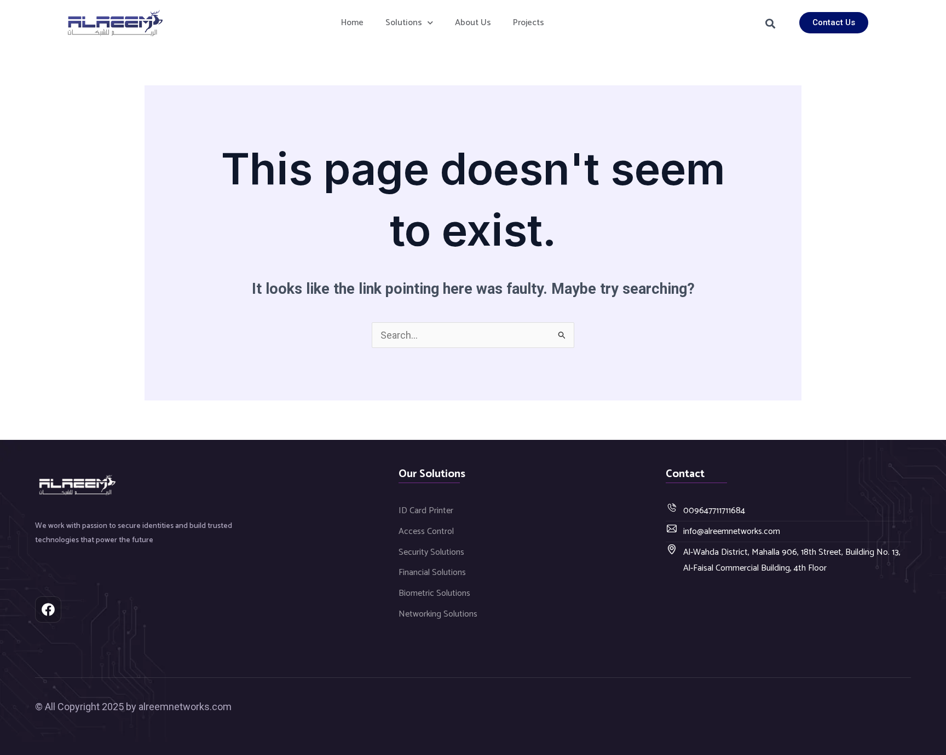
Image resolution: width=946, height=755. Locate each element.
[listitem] (144, 533)
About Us (473, 22)
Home (352, 22)
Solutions (403, 22)
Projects (528, 22)
